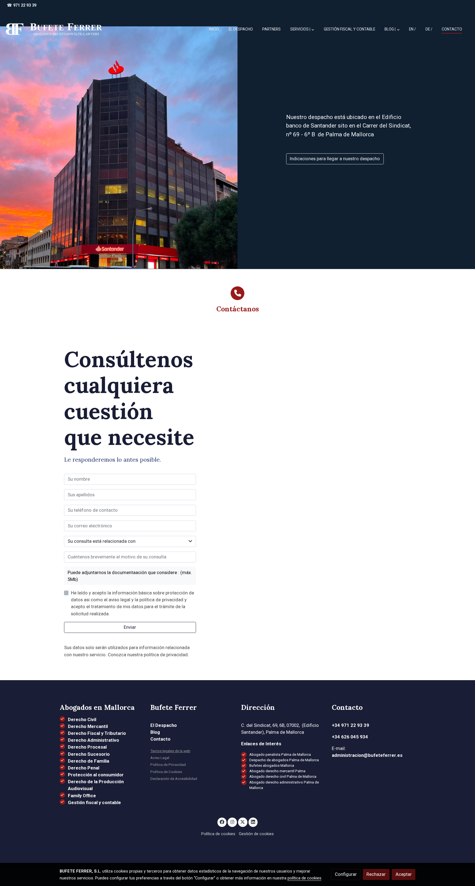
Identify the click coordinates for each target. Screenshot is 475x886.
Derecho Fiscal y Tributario (97, 733)
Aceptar (404, 874)
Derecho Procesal (87, 747)
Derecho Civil (82, 719)
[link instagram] (232, 821)
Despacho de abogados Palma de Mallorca (284, 760)
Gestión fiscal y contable (94, 802)
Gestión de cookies (256, 833)
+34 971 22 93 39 (350, 725)
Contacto (160, 739)
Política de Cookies (166, 772)
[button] (392, 29)
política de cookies (304, 878)
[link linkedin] (253, 821)
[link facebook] (222, 821)
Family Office (82, 795)
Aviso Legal (159, 758)
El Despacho (163, 725)
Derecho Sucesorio (89, 754)
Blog (155, 732)
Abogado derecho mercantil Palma (277, 771)
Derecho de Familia (88, 761)
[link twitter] (242, 821)
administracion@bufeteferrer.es (367, 755)
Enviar (130, 627)
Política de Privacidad (168, 765)
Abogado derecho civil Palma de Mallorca (282, 776)
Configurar (346, 874)
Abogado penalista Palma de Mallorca (280, 754)
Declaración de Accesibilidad (173, 779)
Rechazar (376, 874)
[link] (54, 29)
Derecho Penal (83, 768)
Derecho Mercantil (88, 726)
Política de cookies (218, 833)
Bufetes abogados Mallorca (271, 765)
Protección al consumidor (96, 774)
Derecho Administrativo (93, 740)
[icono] (237, 293)
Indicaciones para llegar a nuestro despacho (335, 158)
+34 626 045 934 (350, 737)
